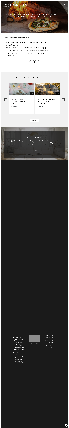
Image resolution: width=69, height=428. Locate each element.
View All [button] (34, 120)
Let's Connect (34, 150)
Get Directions (34, 343)
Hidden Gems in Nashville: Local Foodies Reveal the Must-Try (31, 53)
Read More (14, 106)
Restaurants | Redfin (9, 55)
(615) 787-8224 (50, 336)
